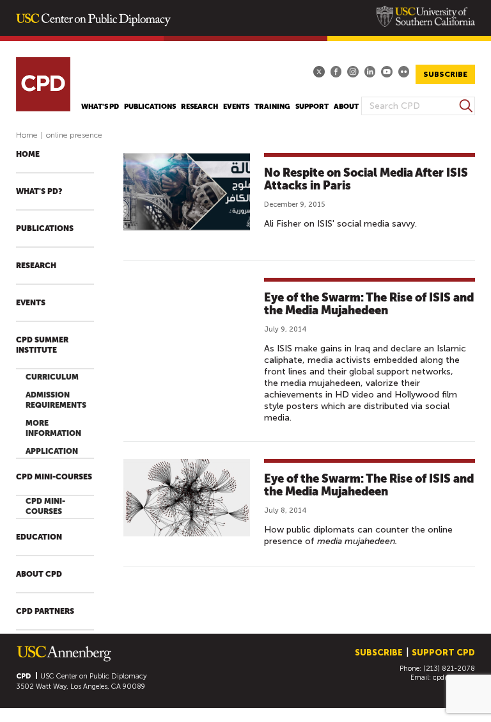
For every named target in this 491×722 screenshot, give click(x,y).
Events (236, 106)
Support (312, 106)
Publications (150, 106)
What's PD (100, 106)
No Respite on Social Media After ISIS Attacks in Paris (366, 179)
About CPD (39, 574)
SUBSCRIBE (445, 74)
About (346, 106)
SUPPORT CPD (443, 652)
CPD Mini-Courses (54, 476)
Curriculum (52, 377)
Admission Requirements (56, 400)
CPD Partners (45, 611)
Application (52, 451)
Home (27, 135)
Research (199, 106)
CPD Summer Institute (42, 345)
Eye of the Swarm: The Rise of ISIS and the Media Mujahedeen (369, 304)
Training (272, 106)
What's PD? (39, 191)
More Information (53, 428)
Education (39, 537)
